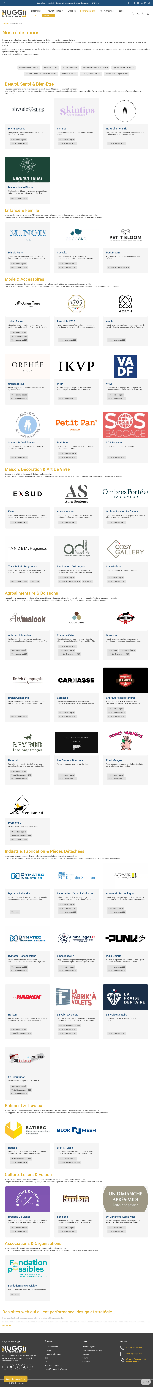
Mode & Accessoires (70, 67)
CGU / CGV (86, 1354)
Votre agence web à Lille (54, 1365)
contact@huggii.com (134, 1354)
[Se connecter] (142, 13)
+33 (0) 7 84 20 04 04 (134, 1348)
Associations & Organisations (117, 74)
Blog (46, 1358)
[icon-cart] (148, 13)
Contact (48, 1350)
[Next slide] (128, 3)
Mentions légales (88, 1347)
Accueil (5, 24)
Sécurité (85, 1358)
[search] (138, 13)
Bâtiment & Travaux (69, 74)
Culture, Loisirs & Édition (91, 74)
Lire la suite (6, 1326)
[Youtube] (138, 3)
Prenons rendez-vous (52, 1354)
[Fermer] (25, 1379)
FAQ (46, 1362)
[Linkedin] (141, 3)
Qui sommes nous (51, 1347)
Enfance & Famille (50, 67)
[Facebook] (134, 3)
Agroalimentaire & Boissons (123, 67)
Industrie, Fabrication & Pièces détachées (41, 74)
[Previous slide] (4, 3)
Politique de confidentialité (92, 1350)
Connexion (86, 1362)
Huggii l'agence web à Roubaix (56, 1369)
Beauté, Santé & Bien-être (28, 67)
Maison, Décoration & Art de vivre (95, 67)
